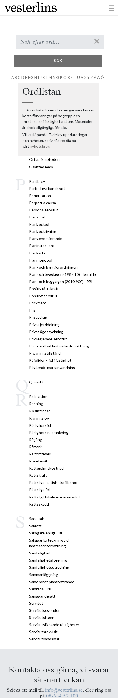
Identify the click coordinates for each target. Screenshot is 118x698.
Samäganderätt (42, 596)
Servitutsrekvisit (43, 631)
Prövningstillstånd (45, 353)
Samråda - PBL (41, 589)
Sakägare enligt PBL (46, 533)
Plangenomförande (45, 238)
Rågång (35, 439)
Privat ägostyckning (46, 331)
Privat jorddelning (44, 324)
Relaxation (38, 396)
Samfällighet (39, 553)
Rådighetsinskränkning (48, 432)
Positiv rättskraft (44, 288)
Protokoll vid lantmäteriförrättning (59, 346)
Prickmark (37, 303)
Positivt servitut (43, 295)
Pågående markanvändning (52, 367)
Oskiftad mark (41, 166)
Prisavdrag (38, 317)
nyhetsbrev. (40, 146)
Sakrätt (35, 525)
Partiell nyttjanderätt (47, 188)
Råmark (35, 446)
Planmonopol (40, 260)
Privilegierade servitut (48, 339)
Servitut (36, 603)
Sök (58, 60)
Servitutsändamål (44, 639)
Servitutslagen (41, 617)
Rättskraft (38, 475)
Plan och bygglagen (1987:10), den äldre (63, 274)
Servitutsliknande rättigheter (54, 624)
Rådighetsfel (40, 425)
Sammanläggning (43, 574)
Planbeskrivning (42, 231)
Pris (32, 310)
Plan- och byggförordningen (53, 267)
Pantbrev (37, 181)
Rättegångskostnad (46, 468)
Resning (36, 403)
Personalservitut (43, 210)
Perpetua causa (42, 202)
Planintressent (42, 245)
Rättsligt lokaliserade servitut (54, 497)
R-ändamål (38, 461)
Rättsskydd (39, 504)
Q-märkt (36, 382)
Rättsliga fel (39, 489)
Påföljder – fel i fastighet (50, 360)
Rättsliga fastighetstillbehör (53, 482)
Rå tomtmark (40, 454)
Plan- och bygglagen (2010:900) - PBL (61, 281)
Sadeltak (36, 518)
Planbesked (39, 224)
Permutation (40, 195)
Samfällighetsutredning (49, 567)
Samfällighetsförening (48, 560)
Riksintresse (39, 410)
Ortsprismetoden (44, 159)
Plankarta (37, 253)
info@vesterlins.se (64, 690)
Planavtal (37, 217)
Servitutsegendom (45, 610)
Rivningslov (39, 418)
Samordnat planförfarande (51, 581)
